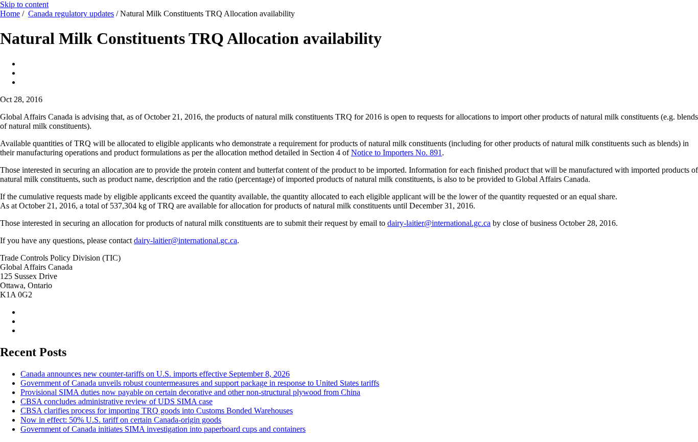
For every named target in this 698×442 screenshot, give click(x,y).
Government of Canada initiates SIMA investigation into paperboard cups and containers (163, 429)
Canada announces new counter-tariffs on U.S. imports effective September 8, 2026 (155, 373)
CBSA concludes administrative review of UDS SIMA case (116, 401)
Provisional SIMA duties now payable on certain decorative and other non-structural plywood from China (190, 392)
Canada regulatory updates (71, 13)
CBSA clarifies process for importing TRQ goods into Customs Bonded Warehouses (156, 410)
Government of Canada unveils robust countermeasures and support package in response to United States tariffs (199, 383)
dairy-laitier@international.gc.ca (439, 223)
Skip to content (24, 4)
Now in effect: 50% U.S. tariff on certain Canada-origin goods (120, 419)
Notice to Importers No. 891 (396, 152)
